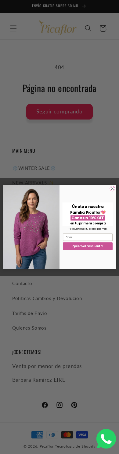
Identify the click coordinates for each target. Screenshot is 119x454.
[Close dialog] (112, 188)
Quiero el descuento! (87, 246)
